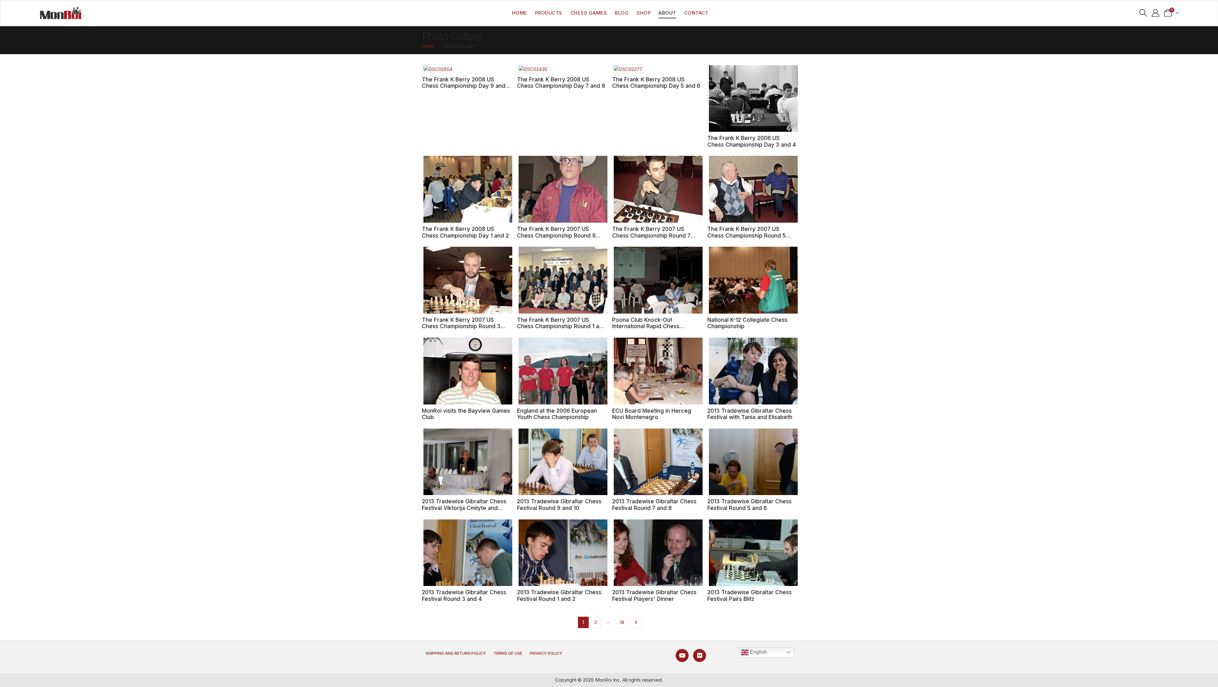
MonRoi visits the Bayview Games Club (466, 414)
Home (519, 13)
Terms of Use (508, 653)
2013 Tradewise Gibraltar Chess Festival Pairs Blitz (749, 595)
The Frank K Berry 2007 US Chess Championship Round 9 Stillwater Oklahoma (556, 235)
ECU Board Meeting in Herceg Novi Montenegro (651, 414)
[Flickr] (699, 655)
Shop (644, 13)
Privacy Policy (546, 653)
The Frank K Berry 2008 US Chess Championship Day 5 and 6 (656, 82)
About (667, 13)
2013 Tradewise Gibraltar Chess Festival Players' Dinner (654, 595)
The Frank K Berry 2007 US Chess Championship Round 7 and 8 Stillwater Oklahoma (651, 235)
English (758, 652)
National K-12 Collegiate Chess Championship (747, 323)
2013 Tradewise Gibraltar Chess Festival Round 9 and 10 (559, 504)
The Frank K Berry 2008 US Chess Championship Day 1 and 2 (465, 232)
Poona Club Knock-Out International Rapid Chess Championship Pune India (645, 326)
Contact (696, 13)
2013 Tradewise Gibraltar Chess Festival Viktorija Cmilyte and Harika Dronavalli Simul (464, 508)
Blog (622, 13)
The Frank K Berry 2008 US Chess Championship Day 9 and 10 (463, 86)
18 (622, 622)
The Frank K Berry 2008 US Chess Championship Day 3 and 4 (751, 141)
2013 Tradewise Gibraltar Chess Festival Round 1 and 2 (559, 595)
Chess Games (588, 13)
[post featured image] (438, 68)
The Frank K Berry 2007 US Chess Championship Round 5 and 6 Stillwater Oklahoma (746, 235)
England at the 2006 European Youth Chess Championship (557, 414)
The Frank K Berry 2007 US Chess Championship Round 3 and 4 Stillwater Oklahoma (461, 326)
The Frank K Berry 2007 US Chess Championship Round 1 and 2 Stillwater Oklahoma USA (561, 326)
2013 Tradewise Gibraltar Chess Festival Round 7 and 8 (654, 504)
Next (636, 622)
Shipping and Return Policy (456, 653)
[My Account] (1155, 13)
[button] (1143, 13)
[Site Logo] (61, 13)
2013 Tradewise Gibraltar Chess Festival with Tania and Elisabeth (749, 414)
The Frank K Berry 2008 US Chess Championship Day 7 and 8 (561, 82)
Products (548, 13)
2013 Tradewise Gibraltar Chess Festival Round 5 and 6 (749, 504)
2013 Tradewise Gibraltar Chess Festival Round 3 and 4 (464, 595)
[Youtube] (682, 655)
